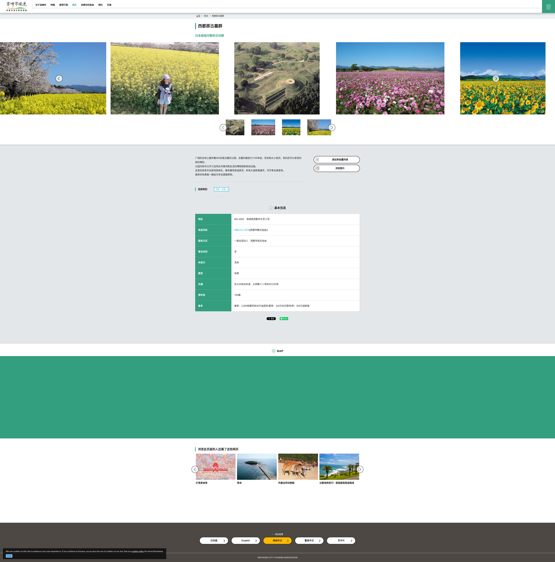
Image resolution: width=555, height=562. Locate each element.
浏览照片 (340, 168)
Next (496, 78)
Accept (9, 556)
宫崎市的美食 (87, 5)
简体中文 (277, 540)
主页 (198, 16)
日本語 (213, 540)
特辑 (53, 5)
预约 (100, 5)
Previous (59, 78)
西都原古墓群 (218, 16)
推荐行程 (63, 5)
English (246, 540)
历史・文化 (221, 189)
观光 (74, 5)
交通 (109, 5)
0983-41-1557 (241, 230)
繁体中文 (309, 540)
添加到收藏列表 (340, 159)
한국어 (341, 540)
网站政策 (279, 534)
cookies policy (137, 551)
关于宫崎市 (40, 5)
